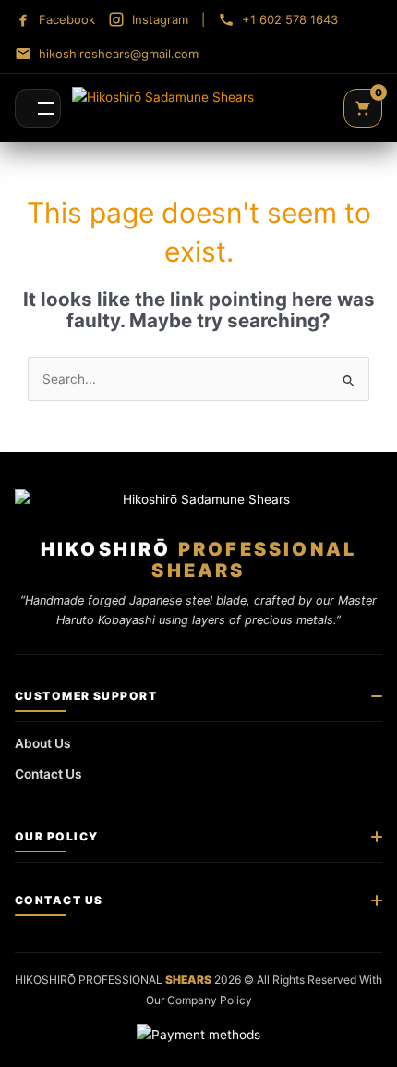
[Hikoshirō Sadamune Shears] (163, 108)
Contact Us (48, 774)
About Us (43, 743)
